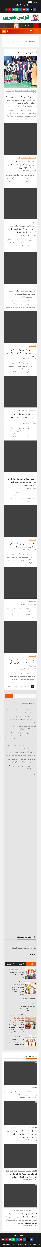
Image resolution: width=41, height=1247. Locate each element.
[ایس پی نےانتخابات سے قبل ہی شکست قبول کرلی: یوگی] (30, 1040)
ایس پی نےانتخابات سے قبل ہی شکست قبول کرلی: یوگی (15, 1041)
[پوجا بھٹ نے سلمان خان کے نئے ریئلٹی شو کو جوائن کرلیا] (20, 637)
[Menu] (31, 31)
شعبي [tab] (20, 964)
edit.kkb (20, 106)
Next (9, 687)
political (21, 969)
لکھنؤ (34, 92)
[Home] (36, 31)
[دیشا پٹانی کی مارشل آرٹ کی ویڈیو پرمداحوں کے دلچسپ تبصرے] (20, 456)
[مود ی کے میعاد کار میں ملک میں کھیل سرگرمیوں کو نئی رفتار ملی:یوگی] (20, 72)
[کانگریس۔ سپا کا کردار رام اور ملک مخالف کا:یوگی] (20, 1156)
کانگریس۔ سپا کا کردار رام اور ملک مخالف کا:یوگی (27, 1008)
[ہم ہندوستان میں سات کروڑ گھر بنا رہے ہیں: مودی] (30, 973)
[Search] (7, 31)
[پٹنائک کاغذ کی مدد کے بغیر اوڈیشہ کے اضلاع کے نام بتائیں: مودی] (30, 988)
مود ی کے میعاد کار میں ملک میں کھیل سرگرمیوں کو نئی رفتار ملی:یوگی (21, 99)
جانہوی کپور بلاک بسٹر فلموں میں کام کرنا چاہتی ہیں (21, 352)
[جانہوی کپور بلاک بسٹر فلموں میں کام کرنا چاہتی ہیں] (20, 327)
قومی (13, 90)
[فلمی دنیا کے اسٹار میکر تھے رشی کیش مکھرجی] (20, 268)
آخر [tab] (31, 964)
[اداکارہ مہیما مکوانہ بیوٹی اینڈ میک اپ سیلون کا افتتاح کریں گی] (20, 139)
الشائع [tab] (9, 964)
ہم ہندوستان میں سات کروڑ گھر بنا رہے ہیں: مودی (16, 974)
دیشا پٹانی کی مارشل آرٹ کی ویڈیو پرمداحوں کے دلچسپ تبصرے (22, 481)
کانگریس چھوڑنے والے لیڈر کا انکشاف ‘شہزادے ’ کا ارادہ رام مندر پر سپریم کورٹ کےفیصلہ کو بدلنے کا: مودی (15, 1025)
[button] (31, 31)
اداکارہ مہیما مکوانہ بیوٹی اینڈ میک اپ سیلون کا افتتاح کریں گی (22, 164)
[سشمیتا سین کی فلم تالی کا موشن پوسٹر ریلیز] (20, 521)
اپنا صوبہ (33, 90)
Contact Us (18, 5)
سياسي (16, 969)
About (26, 5)
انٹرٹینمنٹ (26, 90)
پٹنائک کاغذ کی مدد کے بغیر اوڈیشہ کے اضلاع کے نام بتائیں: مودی (22, 719)
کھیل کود (8, 90)
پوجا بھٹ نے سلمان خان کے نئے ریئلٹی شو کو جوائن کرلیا (22, 662)
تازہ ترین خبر (18, 90)
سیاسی (12, 969)
